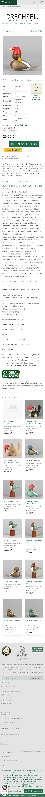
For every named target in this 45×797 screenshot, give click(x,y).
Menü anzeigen (10, 2)
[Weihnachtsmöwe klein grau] (34, 569)
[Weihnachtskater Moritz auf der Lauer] (12, 448)
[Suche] (41, 7)
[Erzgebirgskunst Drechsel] (22, 18)
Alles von (36, 97)
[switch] (5, 794)
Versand (33, 795)
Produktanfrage (24, 156)
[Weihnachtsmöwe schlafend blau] (34, 489)
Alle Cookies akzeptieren (33, 791)
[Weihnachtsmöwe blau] (12, 489)
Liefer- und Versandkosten (10, 734)
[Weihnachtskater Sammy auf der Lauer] (34, 409)
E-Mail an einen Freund (10, 159)
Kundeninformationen (9, 761)
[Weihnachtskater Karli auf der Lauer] (12, 409)
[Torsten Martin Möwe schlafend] (34, 448)
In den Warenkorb (24, 144)
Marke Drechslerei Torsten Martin (13, 23)
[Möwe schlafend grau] (12, 569)
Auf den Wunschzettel (9, 156)
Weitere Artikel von (19, 281)
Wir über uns (5, 757)
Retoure (4, 739)
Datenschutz (27, 786)
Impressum (38, 786)
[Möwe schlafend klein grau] (12, 608)
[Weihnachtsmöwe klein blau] (34, 528)
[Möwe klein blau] (12, 528)
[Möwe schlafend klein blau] (34, 608)
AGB (2, 765)
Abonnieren (36, 678)
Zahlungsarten (6, 744)
